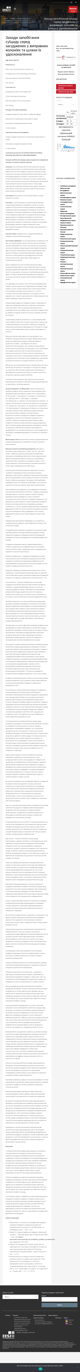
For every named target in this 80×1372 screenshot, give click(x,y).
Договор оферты (39, 1320)
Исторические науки (68, 216)
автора (73, 9)
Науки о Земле (65, 223)
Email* (44, 1296)
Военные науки (66, 200)
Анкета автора (18, 1326)
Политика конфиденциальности (44, 1323)
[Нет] (77, 1367)
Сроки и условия (38, 1318)
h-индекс (59, 121)
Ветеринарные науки (68, 197)
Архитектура (65, 188)
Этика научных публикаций (22, 1321)
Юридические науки (67, 282)
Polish (70, 1322)
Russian (70, 1324)
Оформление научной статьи (22, 1319)
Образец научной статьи (21, 1325)
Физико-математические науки (66, 264)
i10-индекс (60, 124)
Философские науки (67, 273)
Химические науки (67, 276)
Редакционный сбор (20, 1328)
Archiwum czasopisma (68, 186)
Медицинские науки (68, 220)
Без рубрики (64, 190)
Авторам (15, 1315)
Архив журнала (53, 1315)
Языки (66, 1318)
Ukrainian (71, 1320)
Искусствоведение (67, 213)
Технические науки (67, 255)
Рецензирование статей (21, 1330)
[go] (73, 104)
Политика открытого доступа (22, 1323)
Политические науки (68, 239)
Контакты (58, 1318)
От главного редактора (20, 1317)
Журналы (63, 211)
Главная (7, 1315)
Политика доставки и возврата (43, 1322)
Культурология (65, 218)
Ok (40, 1369)
